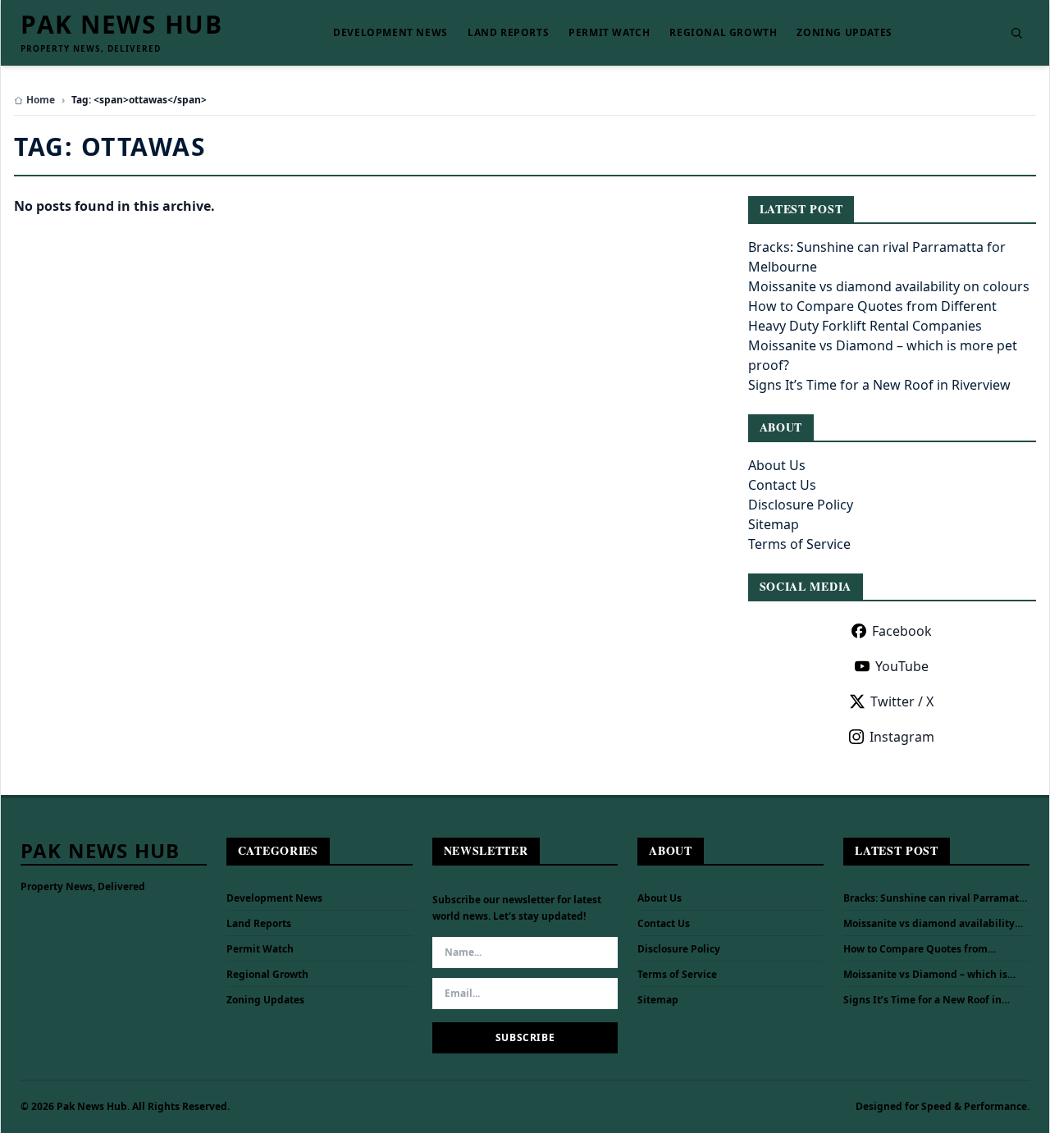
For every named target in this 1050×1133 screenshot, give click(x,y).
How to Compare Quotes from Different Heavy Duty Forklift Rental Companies (931, 949)
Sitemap (773, 524)
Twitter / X (902, 701)
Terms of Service (799, 544)
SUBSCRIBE (525, 1037)
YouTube (902, 666)
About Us (777, 465)
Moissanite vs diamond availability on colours (888, 286)
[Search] (1016, 33)
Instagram (902, 737)
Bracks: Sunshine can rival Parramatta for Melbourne (936, 898)
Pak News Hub (121, 24)
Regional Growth (723, 32)
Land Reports (508, 32)
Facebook (902, 631)
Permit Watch (609, 32)
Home (40, 100)
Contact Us (782, 485)
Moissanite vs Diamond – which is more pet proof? (925, 974)
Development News (390, 32)
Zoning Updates (844, 32)
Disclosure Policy (800, 505)
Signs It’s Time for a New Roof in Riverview (879, 385)
